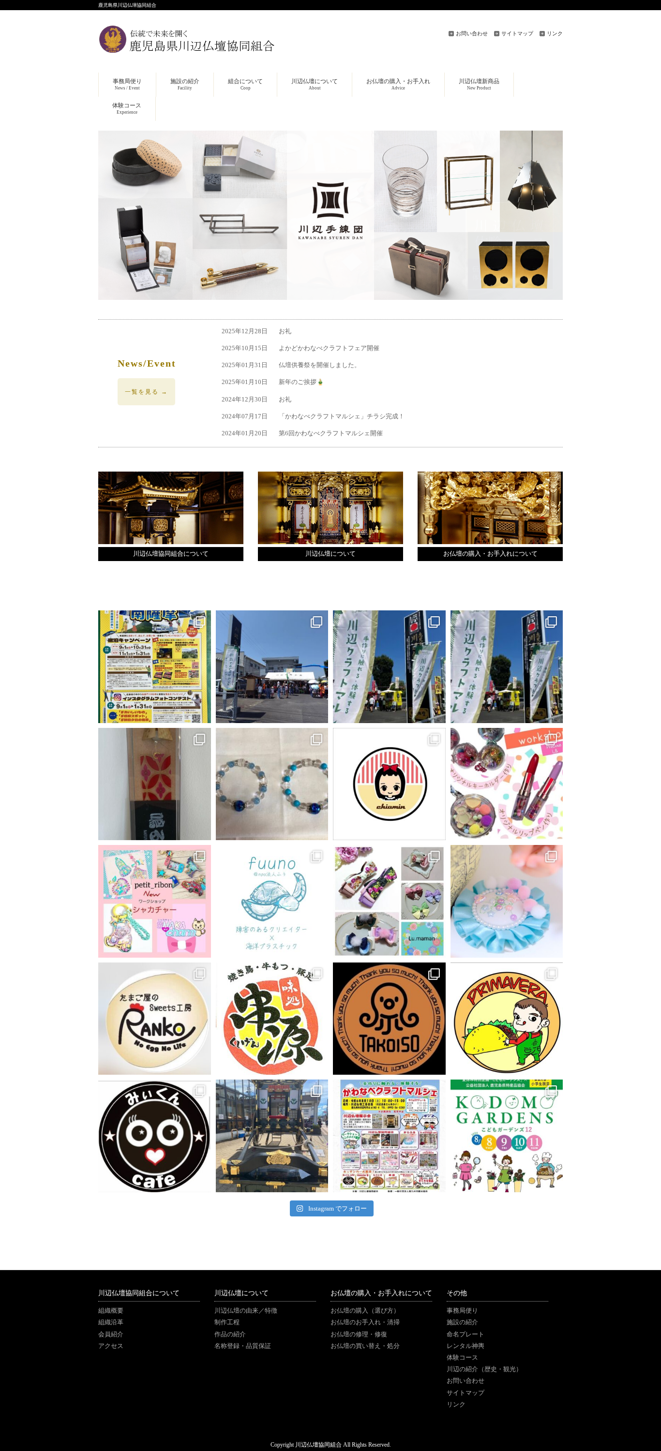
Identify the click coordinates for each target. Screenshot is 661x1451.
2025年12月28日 (256, 331)
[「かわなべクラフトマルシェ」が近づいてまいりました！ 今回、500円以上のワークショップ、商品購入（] (154, 784)
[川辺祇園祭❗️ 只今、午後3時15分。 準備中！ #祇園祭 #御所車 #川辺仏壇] (272, 1136)
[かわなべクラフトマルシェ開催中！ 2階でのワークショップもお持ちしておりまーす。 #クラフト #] (389, 666)
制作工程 (227, 1322)
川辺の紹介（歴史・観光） (484, 1369)
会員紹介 (110, 1334)
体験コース (462, 1357)
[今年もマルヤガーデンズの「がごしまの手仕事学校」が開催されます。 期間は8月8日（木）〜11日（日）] (507, 1136)
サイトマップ (517, 33)
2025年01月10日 (273, 382)
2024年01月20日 (302, 433)
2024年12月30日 (256, 399)
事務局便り (462, 1310)
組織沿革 (110, 1322)
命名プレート (465, 1334)
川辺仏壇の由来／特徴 (245, 1310)
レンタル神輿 (465, 1346)
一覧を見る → (146, 392)
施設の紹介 (462, 1322)
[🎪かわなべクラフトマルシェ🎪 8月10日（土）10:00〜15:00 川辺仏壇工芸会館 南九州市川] (272, 784)
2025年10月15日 (300, 348)
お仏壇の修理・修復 (358, 1334)
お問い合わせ (472, 33)
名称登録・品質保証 (242, 1346)
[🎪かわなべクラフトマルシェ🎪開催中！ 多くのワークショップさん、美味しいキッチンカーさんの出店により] (507, 666)
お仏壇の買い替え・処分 (365, 1346)
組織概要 (110, 1310)
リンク (555, 33)
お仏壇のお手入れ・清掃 (365, 1322)
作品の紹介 (230, 1334)
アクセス (110, 1346)
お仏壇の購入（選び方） (365, 1310)
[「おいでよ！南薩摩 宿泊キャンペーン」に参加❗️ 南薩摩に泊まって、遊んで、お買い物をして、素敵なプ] (154, 666)
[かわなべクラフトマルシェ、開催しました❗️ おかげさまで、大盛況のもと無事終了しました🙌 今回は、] (272, 666)
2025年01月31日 (291, 365)
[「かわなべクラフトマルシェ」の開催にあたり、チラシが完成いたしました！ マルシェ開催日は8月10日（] (389, 1136)
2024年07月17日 (313, 416)
